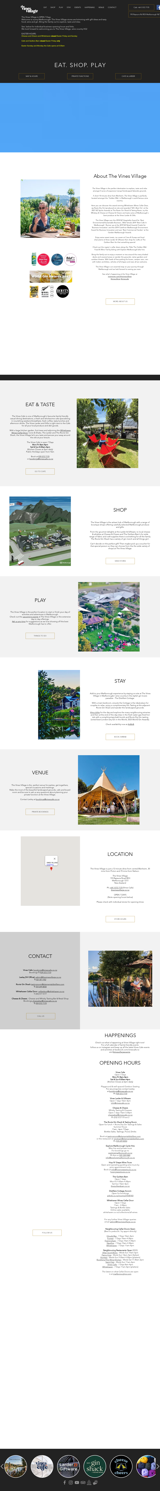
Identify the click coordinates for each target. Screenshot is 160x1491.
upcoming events (30, 617)
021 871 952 (41, 979)
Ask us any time (19, 621)
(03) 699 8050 (41, 987)
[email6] (95, 1482)
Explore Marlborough (128, 249)
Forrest (110, 1238)
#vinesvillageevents (121, 1052)
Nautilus (110, 1243)
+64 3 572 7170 (116, 887)
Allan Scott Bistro (110, 1252)
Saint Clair (110, 1262)
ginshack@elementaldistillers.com (129, 1139)
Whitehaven (111, 1245)
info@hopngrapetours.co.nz (123, 1169)
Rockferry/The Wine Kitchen (109, 1260)
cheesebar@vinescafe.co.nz (44, 1001)
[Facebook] (64, 1482)
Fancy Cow (106, 1255)
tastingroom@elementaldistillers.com (47, 984)
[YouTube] (77, 1482)
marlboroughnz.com (122, 1274)
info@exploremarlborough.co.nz (120, 1158)
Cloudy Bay (112, 1236)
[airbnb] (89, 1482)
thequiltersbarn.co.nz (120, 1186)
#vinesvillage (115, 279)
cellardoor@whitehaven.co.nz (51, 991)
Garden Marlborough (116, 232)
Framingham (110, 1241)
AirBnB (131, 724)
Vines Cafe (112, 1264)
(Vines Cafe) (127, 887)
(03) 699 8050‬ (121, 1141)
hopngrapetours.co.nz (120, 1172)
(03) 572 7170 (43, 456)
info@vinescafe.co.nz (120, 1103)
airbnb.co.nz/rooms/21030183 (120, 1195)
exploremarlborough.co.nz (120, 1153)
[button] (15, 1466)
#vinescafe (125, 279)
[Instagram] (70, 1482)
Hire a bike (95, 712)
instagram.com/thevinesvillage (120, 276)
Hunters (103, 1257)
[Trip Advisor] (83, 1482)
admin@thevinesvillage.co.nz (48, 977)
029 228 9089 (124, 1155)
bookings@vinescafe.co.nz (41, 459)
